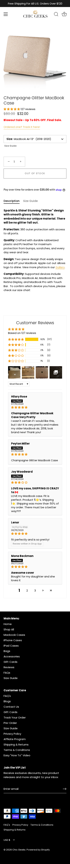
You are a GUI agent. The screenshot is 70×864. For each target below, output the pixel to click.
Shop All (9, 629)
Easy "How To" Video (17, 755)
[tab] (13, 201)
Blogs (7, 701)
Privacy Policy (12, 734)
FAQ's (7, 696)
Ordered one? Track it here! (22, 127)
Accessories (12, 656)
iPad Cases (11, 646)
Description (12, 201)
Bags (7, 651)
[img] (35, 407)
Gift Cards (10, 662)
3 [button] (35, 590)
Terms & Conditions (17, 750)
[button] (12, 109)
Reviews (9, 667)
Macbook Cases (14, 635)
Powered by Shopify (38, 849)
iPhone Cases (13, 640)
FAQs (7, 673)
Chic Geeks (18, 849)
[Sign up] (64, 789)
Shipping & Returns (16, 744)
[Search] (56, 15)
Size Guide (10, 145)
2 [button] (27, 590)
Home (8, 624)
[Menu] (6, 14)
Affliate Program (15, 739)
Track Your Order (15, 717)
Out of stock (35, 173)
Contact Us (11, 707)
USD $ (7, 840)
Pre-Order (10, 723)
